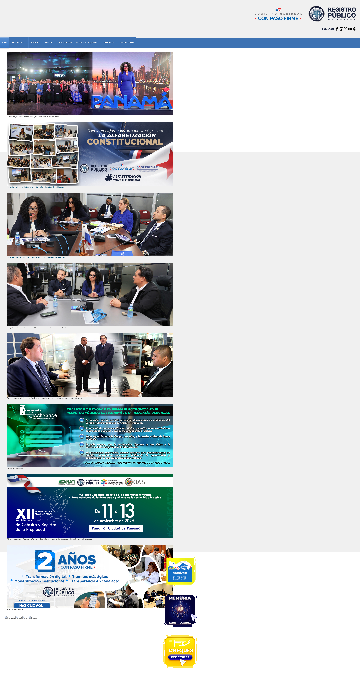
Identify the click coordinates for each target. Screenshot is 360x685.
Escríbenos (109, 42)
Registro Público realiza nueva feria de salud (28, 310)
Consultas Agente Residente (21, 363)
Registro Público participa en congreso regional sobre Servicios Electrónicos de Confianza (48, 321)
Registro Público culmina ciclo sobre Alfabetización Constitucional (250, 232)
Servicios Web (17, 42)
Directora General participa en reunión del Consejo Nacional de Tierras (40, 303)
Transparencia (65, 42)
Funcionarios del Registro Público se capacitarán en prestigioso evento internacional (46, 296)
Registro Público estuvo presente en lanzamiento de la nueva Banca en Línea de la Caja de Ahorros (53, 318)
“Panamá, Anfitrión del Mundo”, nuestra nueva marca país (59, 232)
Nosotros (35, 42)
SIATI (9, 367)
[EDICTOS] (180, 202)
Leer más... (71, 249)
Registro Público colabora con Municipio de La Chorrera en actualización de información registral (51, 292)
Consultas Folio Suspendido (21, 372)
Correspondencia (126, 42)
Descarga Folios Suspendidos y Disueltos (27, 376)
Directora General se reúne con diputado (26, 307)
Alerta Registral (14, 339)
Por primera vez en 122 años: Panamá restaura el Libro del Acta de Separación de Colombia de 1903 (53, 325)
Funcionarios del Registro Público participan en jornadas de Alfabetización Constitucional (47, 314)
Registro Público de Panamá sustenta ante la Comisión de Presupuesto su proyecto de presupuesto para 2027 (57, 299)
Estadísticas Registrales (86, 42)
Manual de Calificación (18, 343)
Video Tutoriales (15, 355)
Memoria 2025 (14, 388)
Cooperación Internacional (20, 351)
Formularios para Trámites (20, 347)
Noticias (48, 42)
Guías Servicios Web (17, 380)
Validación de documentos (20, 384)
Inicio (4, 42)
